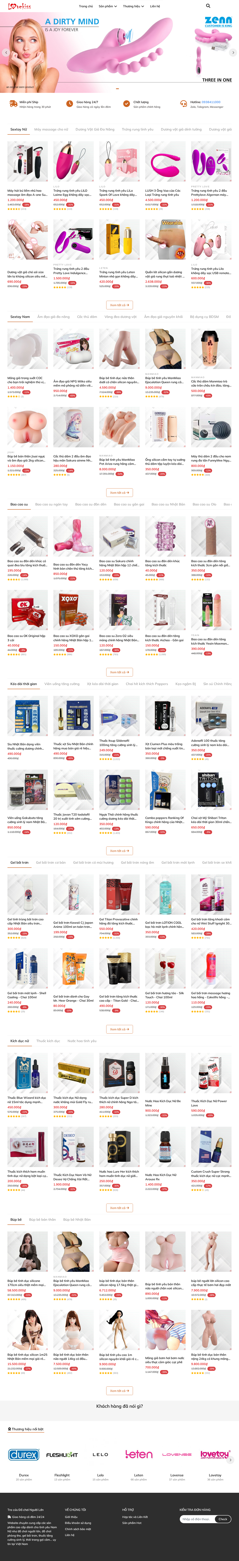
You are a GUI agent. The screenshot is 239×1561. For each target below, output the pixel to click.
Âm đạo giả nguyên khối (163, 317)
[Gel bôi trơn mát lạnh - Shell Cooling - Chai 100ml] (27, 968)
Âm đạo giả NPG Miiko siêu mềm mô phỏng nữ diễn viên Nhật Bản (72, 385)
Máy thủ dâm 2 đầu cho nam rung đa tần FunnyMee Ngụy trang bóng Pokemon (211, 460)
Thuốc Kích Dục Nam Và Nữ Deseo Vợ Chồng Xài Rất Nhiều (72, 1179)
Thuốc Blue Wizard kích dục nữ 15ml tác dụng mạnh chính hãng (26, 1102)
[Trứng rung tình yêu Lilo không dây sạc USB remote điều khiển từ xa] (211, 239)
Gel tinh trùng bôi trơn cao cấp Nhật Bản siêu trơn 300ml (25, 923)
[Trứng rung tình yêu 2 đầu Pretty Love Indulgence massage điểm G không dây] (73, 239)
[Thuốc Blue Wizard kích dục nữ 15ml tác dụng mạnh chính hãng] (27, 1073)
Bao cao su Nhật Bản (168, 504)
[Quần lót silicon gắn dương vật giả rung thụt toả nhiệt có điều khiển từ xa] (165, 239)
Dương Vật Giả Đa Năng (95, 129)
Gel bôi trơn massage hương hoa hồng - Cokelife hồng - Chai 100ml (210, 997)
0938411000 (211, 102)
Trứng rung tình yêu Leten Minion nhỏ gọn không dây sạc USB (117, 276)
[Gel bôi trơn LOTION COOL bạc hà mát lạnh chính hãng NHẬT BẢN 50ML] (165, 894)
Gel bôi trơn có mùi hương (93, 862)
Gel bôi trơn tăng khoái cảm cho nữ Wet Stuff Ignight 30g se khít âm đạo (211, 923)
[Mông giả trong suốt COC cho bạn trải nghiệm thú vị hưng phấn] (27, 349)
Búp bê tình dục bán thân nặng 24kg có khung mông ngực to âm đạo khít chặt (209, 1359)
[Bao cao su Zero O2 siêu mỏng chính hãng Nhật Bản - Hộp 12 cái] (119, 610)
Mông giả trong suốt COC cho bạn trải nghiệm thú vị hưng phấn (25, 382)
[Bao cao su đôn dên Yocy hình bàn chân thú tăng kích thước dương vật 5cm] (73, 536)
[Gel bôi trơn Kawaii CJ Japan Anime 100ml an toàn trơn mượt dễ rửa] (73, 894)
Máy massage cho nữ (51, 129)
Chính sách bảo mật (78, 1529)
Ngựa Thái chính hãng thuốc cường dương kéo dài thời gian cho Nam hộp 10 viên (118, 819)
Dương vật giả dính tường (181, 129)
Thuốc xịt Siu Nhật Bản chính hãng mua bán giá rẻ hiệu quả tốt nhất (73, 748)
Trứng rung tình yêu (137, 129)
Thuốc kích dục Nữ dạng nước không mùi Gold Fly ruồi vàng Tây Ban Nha (73, 1102)
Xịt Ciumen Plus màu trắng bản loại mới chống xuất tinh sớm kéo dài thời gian (164, 748)
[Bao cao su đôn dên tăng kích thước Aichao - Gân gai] (165, 610)
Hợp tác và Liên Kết (135, 1517)
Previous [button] (6, 52)
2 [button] (121, 88)
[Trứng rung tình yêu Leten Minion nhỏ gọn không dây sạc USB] (119, 239)
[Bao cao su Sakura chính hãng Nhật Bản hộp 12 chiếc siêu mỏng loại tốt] (119, 536)
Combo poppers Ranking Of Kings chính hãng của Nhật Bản (164, 822)
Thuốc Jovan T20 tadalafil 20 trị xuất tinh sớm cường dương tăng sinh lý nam (71, 819)
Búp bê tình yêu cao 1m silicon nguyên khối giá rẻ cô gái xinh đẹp (118, 1359)
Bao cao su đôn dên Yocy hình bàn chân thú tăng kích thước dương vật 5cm (72, 569)
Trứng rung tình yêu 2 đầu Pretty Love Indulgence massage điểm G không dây (72, 273)
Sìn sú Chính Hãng (218, 684)
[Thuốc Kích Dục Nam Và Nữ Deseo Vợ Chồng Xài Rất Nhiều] (73, 1147)
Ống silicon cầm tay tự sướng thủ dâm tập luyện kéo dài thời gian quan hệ (165, 464)
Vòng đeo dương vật (121, 317)
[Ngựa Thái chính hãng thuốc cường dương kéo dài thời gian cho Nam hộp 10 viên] (119, 790)
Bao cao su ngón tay (51, 504)
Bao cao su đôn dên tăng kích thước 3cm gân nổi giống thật (211, 565)
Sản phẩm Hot (131, 1523)
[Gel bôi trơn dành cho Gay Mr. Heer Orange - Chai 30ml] (73, 968)
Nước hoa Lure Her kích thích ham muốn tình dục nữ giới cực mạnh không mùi (119, 1176)
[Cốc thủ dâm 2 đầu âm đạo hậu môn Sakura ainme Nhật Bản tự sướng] (73, 427)
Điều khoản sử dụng (78, 1523)
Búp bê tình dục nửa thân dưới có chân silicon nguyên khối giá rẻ (118, 382)
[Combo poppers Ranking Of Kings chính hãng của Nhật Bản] (165, 790)
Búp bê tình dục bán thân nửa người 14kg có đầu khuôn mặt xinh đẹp (70, 1359)
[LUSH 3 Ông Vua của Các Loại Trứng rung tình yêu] (165, 161)
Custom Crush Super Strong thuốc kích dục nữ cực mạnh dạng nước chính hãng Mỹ (210, 1176)
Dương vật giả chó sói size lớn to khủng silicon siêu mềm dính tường (27, 276)
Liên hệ (69, 1535)
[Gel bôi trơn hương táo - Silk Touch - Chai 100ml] (165, 968)
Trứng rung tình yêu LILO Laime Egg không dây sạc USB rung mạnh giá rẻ (71, 195)
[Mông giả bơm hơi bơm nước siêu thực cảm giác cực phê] (165, 1330)
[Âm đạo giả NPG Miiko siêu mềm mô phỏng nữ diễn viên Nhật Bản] (73, 349)
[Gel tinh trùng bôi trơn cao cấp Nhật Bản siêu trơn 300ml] (27, 894)
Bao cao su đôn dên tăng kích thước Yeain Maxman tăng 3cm (209, 643)
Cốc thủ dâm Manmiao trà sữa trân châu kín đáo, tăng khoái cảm (210, 385)
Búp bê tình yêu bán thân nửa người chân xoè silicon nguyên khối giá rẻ (163, 1288)
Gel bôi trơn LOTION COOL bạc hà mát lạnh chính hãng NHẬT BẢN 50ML (164, 927)
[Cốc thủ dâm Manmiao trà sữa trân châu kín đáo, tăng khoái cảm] (211, 349)
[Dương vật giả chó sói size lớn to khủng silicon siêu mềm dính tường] (27, 239)
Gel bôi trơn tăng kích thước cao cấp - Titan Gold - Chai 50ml (118, 1001)
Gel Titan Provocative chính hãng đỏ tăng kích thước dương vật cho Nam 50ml (118, 923)
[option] (119, 52)
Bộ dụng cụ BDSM (204, 317)
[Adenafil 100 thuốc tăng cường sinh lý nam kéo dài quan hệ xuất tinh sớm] (211, 716)
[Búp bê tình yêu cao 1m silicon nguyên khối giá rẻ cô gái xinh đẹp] (119, 1330)
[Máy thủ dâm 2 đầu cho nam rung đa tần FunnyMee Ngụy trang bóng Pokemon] (211, 427)
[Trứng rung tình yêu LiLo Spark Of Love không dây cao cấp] (119, 161)
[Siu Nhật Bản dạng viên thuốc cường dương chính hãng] (27, 716)
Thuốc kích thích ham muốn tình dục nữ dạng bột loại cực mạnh (27, 1176)
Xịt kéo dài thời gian (102, 684)
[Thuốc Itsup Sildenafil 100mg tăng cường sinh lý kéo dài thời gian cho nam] (119, 716)
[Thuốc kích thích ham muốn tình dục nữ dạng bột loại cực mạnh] (27, 1147)
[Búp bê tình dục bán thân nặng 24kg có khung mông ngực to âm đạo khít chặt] (211, 1330)
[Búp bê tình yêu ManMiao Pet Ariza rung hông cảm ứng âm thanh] (119, 427)
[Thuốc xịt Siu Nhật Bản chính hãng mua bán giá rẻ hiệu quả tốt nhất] (73, 716)
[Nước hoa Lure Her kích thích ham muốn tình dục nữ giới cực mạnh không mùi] (119, 1147)
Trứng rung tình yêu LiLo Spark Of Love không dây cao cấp (117, 195)
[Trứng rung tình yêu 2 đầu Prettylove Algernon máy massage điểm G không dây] (211, 161)
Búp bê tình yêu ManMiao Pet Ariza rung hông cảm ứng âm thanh (117, 464)
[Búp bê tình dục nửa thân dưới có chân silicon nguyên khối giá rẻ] (119, 349)
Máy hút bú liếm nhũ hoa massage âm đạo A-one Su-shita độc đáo (27, 195)
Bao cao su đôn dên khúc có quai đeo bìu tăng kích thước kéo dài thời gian (27, 565)
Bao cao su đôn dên (90, 504)
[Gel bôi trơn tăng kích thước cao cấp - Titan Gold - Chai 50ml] (119, 968)
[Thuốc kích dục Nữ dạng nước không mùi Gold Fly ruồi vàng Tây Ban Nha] (73, 1073)
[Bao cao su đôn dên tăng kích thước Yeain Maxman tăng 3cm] (211, 610)
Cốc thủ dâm (87, 317)
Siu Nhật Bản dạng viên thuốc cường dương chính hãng (24, 748)
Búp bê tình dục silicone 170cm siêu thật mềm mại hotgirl (25, 1285)
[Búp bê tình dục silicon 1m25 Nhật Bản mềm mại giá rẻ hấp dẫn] (27, 1330)
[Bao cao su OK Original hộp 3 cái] (27, 610)
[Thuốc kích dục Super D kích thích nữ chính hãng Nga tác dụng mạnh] (119, 1073)
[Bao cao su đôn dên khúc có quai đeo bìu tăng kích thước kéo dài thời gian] (27, 536)
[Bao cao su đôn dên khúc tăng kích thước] (165, 536)
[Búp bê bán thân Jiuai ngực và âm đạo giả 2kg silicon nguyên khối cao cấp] (27, 427)
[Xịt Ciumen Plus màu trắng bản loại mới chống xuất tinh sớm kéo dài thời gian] (165, 716)
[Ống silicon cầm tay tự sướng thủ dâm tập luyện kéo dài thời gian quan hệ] (165, 427)
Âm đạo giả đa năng (53, 317)
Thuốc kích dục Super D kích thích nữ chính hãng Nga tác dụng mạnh (118, 1102)
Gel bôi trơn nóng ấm (137, 862)
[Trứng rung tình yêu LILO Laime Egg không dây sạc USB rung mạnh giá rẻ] (73, 161)
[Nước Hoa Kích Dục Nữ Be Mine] (165, 1073)
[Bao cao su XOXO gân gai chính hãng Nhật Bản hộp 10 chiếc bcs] (73, 610)
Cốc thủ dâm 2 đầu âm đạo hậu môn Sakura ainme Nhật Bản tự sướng (73, 460)
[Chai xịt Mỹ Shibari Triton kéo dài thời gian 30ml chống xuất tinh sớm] (211, 790)
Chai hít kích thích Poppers (147, 684)
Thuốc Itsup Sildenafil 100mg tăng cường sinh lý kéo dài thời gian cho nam (117, 745)
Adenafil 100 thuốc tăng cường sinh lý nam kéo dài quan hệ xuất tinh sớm (209, 745)
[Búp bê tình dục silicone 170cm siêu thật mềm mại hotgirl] (27, 1252)
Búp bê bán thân (42, 1219)
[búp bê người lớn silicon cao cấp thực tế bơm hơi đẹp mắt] (211, 1252)
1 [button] (117, 88)
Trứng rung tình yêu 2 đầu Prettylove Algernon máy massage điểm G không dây (210, 195)
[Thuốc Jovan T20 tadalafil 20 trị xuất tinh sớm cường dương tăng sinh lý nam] (73, 790)
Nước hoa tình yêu (82, 1041)
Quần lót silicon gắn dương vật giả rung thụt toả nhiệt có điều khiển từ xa (165, 276)
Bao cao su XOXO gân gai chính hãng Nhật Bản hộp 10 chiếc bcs (73, 640)
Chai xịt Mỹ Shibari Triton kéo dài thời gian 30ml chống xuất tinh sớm (211, 822)
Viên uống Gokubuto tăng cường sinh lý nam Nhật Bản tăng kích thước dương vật (26, 822)
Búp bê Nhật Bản (77, 1219)
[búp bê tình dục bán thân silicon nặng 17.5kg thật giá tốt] (119, 1252)
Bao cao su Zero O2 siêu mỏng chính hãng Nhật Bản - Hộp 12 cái (119, 640)
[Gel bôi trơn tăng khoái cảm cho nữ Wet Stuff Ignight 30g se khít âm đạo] (211, 894)
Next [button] (233, 52)
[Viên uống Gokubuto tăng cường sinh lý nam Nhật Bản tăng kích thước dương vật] (27, 790)
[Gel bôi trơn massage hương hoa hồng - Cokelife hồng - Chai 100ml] (211, 968)
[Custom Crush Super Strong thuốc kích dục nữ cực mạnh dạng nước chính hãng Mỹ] (211, 1147)
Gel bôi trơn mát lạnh (178, 862)
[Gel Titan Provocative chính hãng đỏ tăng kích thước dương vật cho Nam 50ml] (119, 894)
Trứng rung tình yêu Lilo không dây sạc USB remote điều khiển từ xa (210, 273)
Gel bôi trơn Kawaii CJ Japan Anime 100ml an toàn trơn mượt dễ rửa (73, 927)
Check (223, 1519)
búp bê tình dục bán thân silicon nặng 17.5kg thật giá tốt (118, 1285)
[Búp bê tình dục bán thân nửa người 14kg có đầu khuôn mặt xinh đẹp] (73, 1330)
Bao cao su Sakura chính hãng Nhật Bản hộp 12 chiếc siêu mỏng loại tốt (119, 565)
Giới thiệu (71, 1517)
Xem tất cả (117, 305)
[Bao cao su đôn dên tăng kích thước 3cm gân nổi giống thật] (211, 536)
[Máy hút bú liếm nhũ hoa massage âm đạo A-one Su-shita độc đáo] (27, 161)
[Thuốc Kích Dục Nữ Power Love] (211, 1073)
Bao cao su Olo (204, 504)
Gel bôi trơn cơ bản (51, 862)
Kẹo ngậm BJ (186, 684)
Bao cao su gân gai (129, 504)
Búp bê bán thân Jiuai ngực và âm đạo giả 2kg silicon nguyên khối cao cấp (26, 460)
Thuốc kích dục (48, 1041)
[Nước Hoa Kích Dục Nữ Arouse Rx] (165, 1147)
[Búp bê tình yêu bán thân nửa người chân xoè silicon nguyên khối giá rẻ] (165, 1252)
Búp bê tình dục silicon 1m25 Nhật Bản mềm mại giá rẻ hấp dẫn (27, 1359)
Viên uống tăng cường (62, 684)
